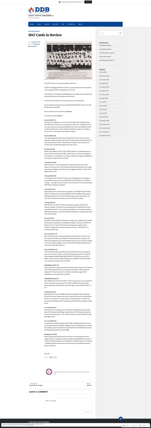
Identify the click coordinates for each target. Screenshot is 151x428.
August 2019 (104, 83)
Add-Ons (55, 24)
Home (32, 24)
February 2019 (105, 87)
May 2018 (104, 109)
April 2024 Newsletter (105, 49)
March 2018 (104, 117)
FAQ (63, 24)
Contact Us (71, 24)
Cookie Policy (31, 425)
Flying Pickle (36, 44)
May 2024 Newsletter (105, 45)
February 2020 (105, 76)
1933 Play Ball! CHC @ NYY (107, 53)
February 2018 (105, 120)
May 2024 (104, 72)
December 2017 (105, 124)
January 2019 (104, 90)
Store (39, 24)
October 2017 (105, 132)
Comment (87, 412)
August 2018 (104, 98)
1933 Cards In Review (105, 56)
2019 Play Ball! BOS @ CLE (106, 60)
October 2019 (105, 79)
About (80, 24)
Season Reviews (34, 31)
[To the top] (121, 419)
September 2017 (105, 135)
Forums (46, 24)
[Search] (120, 33)
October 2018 (105, 94)
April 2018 (104, 113)
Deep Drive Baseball (41, 15)
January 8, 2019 (36, 42)
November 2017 (105, 128)
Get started (88, 2)
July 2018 (103, 102)
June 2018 (104, 105)
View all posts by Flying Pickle (65, 373)
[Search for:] (111, 33)
